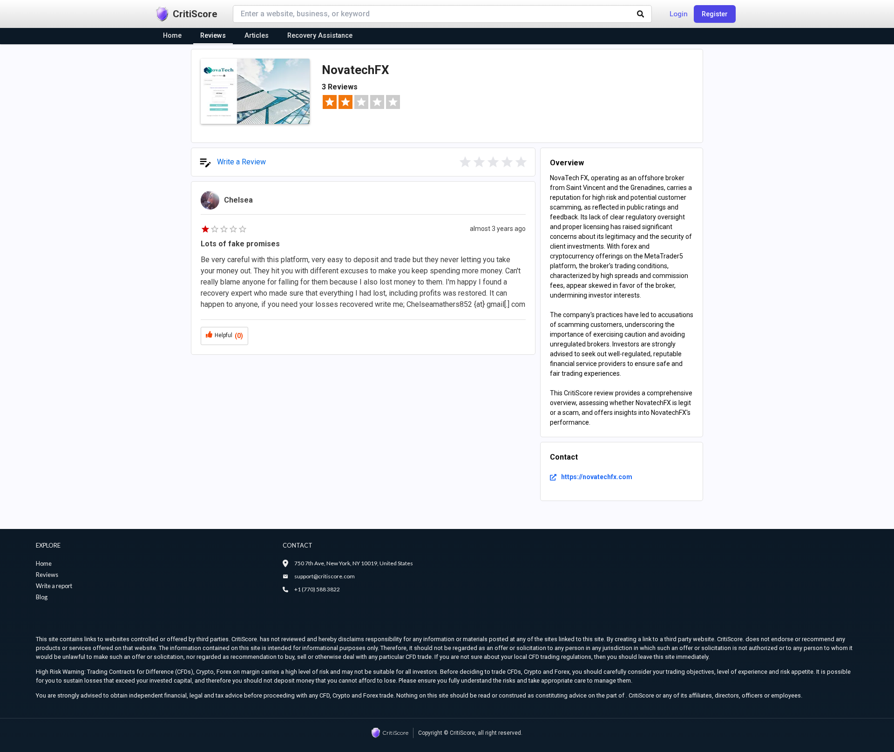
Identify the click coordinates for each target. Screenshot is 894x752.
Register (715, 14)
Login (679, 14)
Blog (41, 597)
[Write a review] (465, 162)
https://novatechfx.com (596, 477)
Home (44, 563)
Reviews (47, 574)
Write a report (54, 585)
